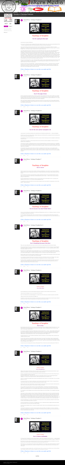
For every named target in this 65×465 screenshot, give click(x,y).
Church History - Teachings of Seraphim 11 (32, 418)
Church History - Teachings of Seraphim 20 (32, 19)
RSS (10, 26)
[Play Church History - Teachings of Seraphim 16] (22, 191)
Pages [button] (22, 1)
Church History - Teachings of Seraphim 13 (32, 307)
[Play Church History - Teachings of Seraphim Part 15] (22, 226)
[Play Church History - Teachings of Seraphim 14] (22, 271)
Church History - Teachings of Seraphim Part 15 (33, 225)
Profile (12, 1)
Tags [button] (15, 1)
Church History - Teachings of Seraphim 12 (32, 351)
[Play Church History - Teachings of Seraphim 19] (22, 75)
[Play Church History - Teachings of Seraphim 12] (22, 352)
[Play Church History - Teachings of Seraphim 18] (22, 111)
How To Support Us (28, 1)
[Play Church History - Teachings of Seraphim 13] (22, 308)
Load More (37, 455)
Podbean (9, 463)
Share (6, 26)
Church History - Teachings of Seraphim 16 (32, 190)
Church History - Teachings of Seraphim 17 (32, 159)
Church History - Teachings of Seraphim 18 (32, 110)
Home (5, 1)
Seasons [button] (19, 1)
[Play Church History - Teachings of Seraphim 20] (22, 20)
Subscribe (8, 1)
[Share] (27, 70)
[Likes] (21, 70)
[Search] (59, 1)
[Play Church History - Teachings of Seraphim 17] (22, 160)
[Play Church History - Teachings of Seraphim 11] (22, 419)
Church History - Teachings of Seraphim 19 (32, 74)
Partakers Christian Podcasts (23, 14)
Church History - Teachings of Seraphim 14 (32, 270)
